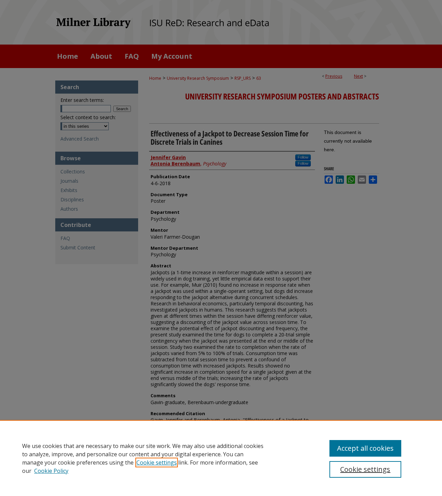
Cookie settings (156, 462)
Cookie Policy (51, 471)
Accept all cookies (365, 448)
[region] (221, 458)
